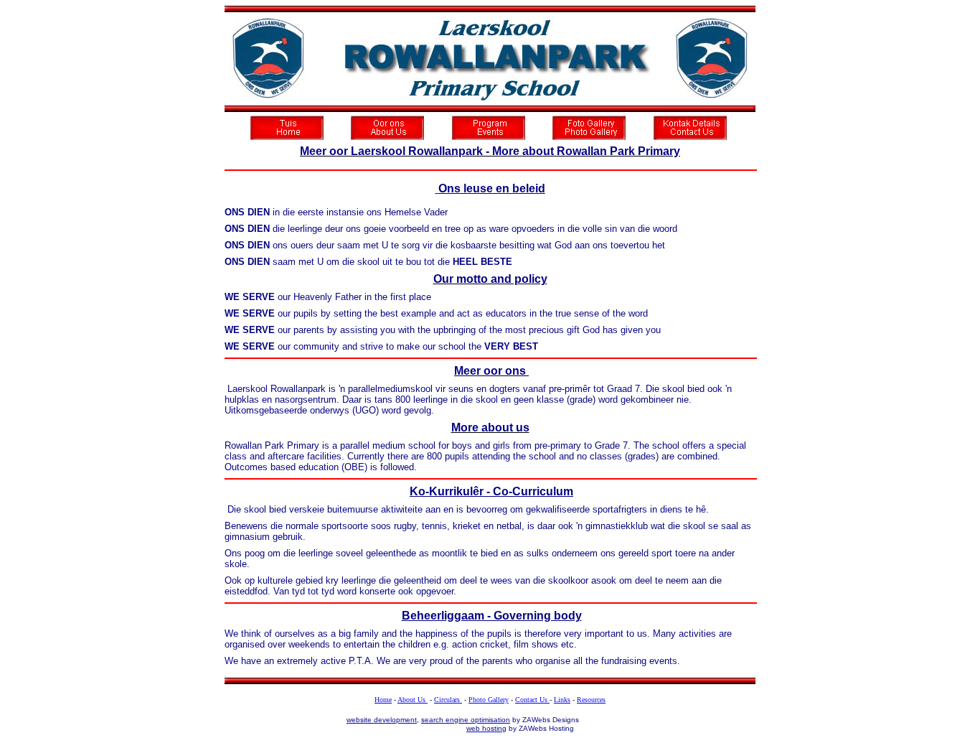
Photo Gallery (488, 700)
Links (562, 700)
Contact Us (532, 700)
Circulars (448, 700)
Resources (591, 700)
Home (383, 700)
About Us (412, 700)
